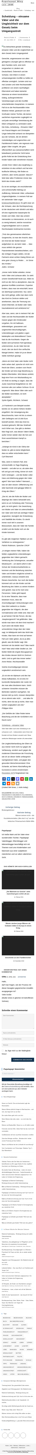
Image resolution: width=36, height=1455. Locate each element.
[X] (5, 1435)
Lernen (29, 1342)
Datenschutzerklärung (12, 1086)
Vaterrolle (6, 1238)
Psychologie (7, 1360)
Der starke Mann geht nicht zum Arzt (12, 1115)
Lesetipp (25, 1346)
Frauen (5, 1335)
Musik (22, 1349)
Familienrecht (16, 795)
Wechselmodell (23, 1374)
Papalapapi (6, 831)
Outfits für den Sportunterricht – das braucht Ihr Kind (17, 1295)
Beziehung (6, 1318)
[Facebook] (11, 1435)
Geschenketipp (17, 1335)
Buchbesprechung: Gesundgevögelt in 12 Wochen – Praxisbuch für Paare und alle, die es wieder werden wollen (17, 1252)
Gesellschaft (19, 1246)
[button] (4, 779)
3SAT (13, 793)
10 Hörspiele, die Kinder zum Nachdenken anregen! (17, 1284)
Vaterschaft (21, 1370)
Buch (5, 1321)
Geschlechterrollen (19, 1285)
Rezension (19, 1360)
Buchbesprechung (17, 1321)
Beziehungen (13, 1246)
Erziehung (17, 1272)
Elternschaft (8, 1328)
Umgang (23, 1363)
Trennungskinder (27, 797)
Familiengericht (7, 795)
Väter (13, 799)
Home (7, 1445)
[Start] (2, 10)
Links (27, 1445)
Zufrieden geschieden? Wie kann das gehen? (20, 1223)
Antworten (22, 977)
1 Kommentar (23, 37)
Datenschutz (14, 1447)
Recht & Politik (9, 37)
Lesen (17, 1346)
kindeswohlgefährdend (11, 203)
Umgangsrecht (8, 1367)
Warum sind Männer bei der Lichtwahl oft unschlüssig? (17, 1144)
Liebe (5, 1349)
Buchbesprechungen (9, 1256)
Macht (4, 797)
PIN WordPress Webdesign (21, 1452)
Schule (28, 1360)
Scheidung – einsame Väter (13, 725)
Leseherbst (7, 1346)
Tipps (5, 1363)
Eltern (23, 1325)
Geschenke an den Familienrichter (18, 957)
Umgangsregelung (24, 1367)
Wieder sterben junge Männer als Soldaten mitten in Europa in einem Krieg (18, 926)
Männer (29, 1349)
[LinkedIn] (17, 1435)
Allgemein (6, 1246)
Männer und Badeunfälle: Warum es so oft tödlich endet (18, 1125)
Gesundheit (20, 1339)
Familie (21, 793)
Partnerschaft (8, 1356)
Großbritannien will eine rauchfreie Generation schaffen (18, 1135)
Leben (24, 1246)
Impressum (22, 1447)
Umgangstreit (6, 799)
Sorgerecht (17, 797)
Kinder (25, 1285)
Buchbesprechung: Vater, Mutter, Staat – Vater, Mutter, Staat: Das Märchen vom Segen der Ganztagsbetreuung (17, 1303)
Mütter (18, 1353)
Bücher (15, 1325)
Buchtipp (6, 1325)
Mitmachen (22, 1445)
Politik (19, 1356)
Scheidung (9, 797)
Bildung (6, 1264)
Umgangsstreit (8, 1370)
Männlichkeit (8, 1353)
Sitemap (15, 1445)
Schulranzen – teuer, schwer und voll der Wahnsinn (16, 1289)
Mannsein (28, 1246)
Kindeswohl (28, 795)
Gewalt (5, 1342)
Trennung (13, 1363)
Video (5, 1374)
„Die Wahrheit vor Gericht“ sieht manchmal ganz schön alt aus (18, 893)
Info (11, 1445)
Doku (17, 793)
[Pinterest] (23, 1435)
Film (23, 795)
